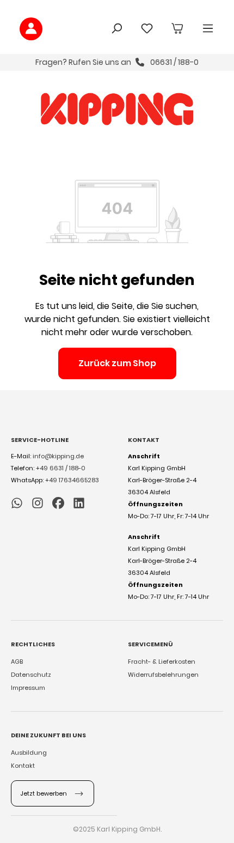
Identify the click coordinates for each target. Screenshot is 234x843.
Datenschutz (31, 674)
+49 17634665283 (72, 480)
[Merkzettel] (147, 29)
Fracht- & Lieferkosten (161, 661)
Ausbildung (29, 752)
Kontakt (23, 765)
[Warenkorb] (177, 29)
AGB (17, 661)
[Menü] (208, 29)
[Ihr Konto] (31, 28)
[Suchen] (116, 29)
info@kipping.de (58, 456)
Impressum (28, 687)
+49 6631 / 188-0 (60, 468)
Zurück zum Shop (117, 363)
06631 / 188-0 (174, 62)
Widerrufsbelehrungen (163, 674)
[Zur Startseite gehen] (117, 109)
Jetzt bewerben (44, 793)
